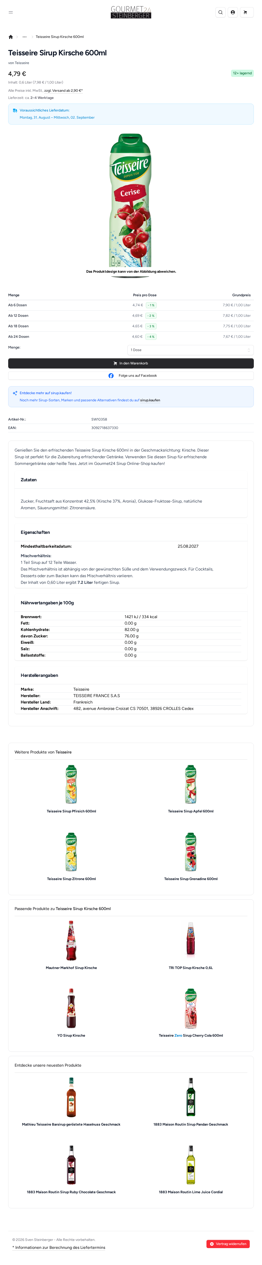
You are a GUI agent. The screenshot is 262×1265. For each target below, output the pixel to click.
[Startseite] (10, 36)
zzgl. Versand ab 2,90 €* (63, 90)
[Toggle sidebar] (11, 12)
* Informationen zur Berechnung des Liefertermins (58, 1247)
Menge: (14, 347)
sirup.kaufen (150, 400)
